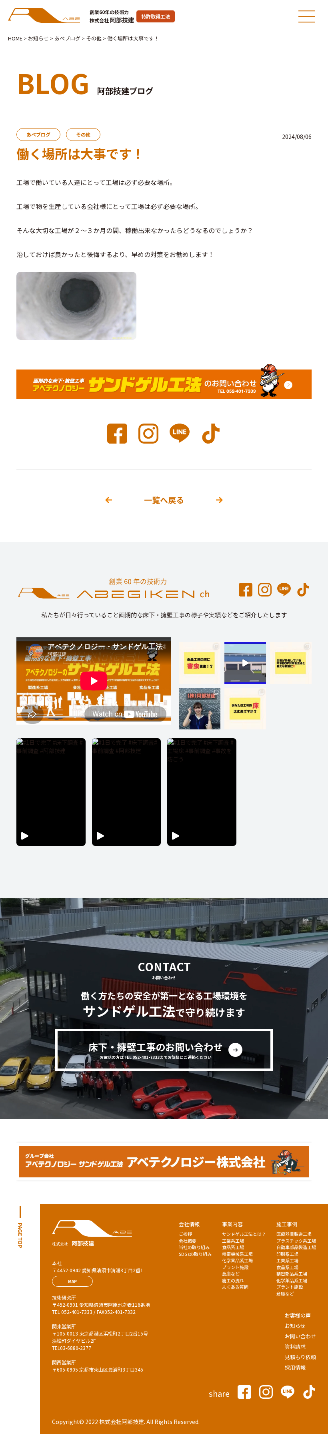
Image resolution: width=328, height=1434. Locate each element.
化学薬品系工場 (237, 1260)
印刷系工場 (287, 1254)
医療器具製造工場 (294, 1234)
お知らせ (295, 1326)
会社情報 (189, 1224)
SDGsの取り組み (195, 1254)
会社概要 (187, 1240)
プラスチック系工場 (296, 1240)
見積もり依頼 (300, 1357)
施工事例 (286, 1224)
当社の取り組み (194, 1247)
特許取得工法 (155, 16)
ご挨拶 (185, 1234)
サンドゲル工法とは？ (244, 1234)
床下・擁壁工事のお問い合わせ (155, 1050)
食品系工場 (233, 1247)
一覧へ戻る (164, 500)
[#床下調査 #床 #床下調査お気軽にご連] (245, 708)
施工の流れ (233, 1280)
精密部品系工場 (291, 1273)
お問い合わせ (300, 1336)
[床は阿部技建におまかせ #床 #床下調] (199, 708)
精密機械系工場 (237, 1254)
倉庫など (231, 1273)
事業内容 (232, 1224)
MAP (72, 1281)
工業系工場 (233, 1240)
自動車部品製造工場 (296, 1247)
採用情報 (295, 1367)
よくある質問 (235, 1286)
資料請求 (295, 1346)
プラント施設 (235, 1267)
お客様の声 (298, 1315)
